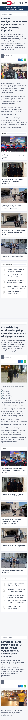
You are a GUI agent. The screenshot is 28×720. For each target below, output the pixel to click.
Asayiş (10, 14)
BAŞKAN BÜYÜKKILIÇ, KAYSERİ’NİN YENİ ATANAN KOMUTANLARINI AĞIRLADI (14, 8)
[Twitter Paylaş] (22, 60)
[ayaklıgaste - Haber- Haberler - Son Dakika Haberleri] (8, 3)
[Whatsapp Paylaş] (25, 60)
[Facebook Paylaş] (19, 60)
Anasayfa (4, 14)
